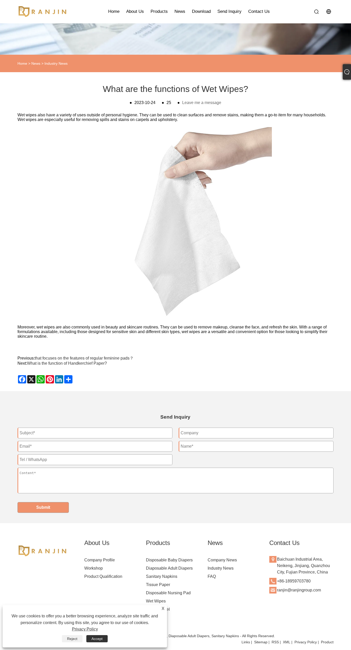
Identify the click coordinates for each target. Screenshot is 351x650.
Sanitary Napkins (161, 576)
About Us (135, 11)
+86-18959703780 (294, 581)
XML (286, 642)
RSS (275, 642)
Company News (222, 560)
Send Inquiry (229, 11)
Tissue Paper (158, 584)
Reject (72, 639)
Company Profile (99, 560)
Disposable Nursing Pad (168, 593)
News (179, 11)
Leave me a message (201, 102)
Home (113, 11)
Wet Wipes (156, 601)
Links (246, 642)
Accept (97, 639)
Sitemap (260, 642)
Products (159, 11)
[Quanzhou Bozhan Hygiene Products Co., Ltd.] (43, 11)
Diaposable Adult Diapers (169, 568)
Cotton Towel (158, 609)
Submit (43, 507)
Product (327, 642)
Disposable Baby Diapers (169, 560)
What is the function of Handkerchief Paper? (67, 363)
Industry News (56, 63)
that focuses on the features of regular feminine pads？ (84, 358)
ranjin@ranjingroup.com (299, 590)
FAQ (212, 576)
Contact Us (259, 11)
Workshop (93, 568)
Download (201, 11)
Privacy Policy (305, 642)
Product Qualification (103, 576)
